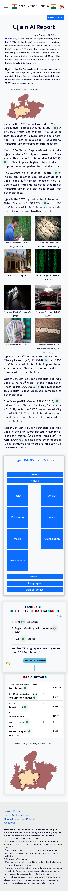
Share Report (55, 17)
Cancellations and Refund (19, 819)
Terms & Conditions (16, 815)
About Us (9, 823)
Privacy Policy (12, 811)
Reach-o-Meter (35, 660)
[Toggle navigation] (6, 7)
